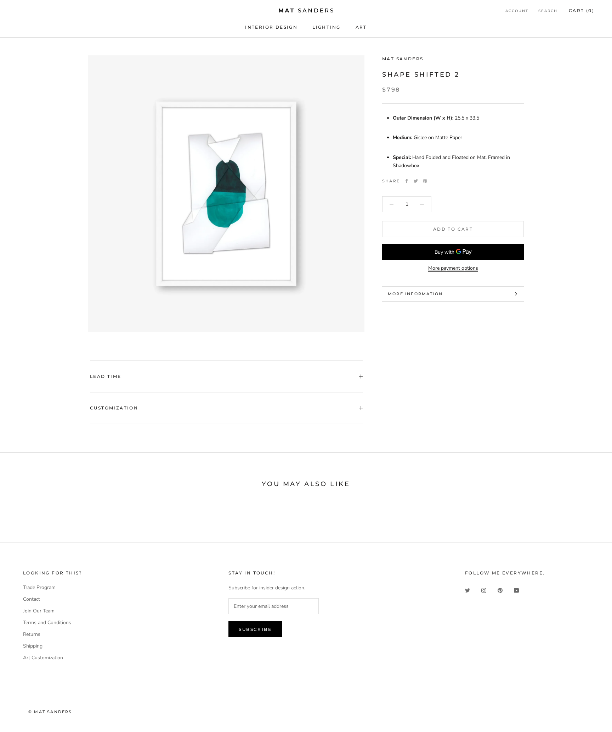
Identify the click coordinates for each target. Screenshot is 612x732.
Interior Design (271, 27)
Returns (31, 634)
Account (516, 11)
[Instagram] (483, 590)
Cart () (581, 10)
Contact (31, 599)
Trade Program (39, 587)
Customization (114, 408)
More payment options (453, 268)
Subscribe (255, 629)
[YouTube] (516, 590)
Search (547, 11)
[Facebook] (406, 181)
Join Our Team (39, 610)
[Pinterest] (425, 181)
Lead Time (105, 376)
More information (415, 293)
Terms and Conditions (47, 622)
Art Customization (43, 657)
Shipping (32, 646)
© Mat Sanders (50, 711)
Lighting (326, 27)
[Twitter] (416, 181)
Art (361, 27)
